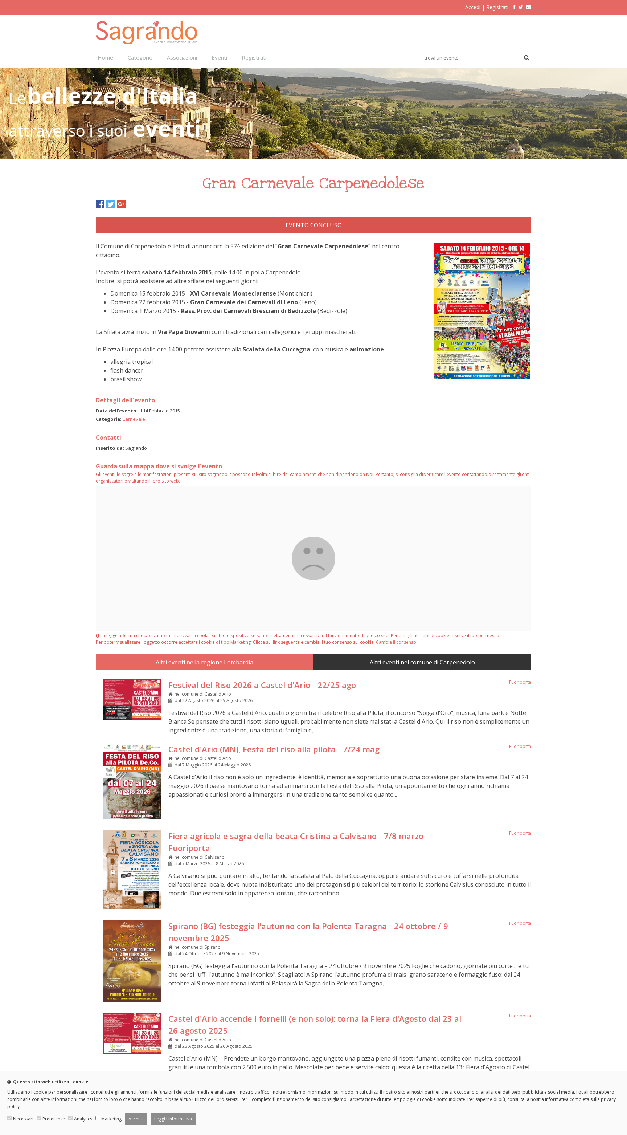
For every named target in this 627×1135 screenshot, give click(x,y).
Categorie (140, 57)
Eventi (219, 57)
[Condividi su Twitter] (110, 204)
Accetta (136, 1119)
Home (105, 57)
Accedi (472, 7)
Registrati (497, 7)
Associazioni (182, 57)
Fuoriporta (520, 682)
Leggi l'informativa (173, 1119)
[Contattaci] (528, 7)
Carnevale (133, 419)
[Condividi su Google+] (121, 204)
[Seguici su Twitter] (521, 7)
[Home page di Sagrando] (146, 42)
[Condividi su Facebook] (100, 204)
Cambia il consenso (396, 642)
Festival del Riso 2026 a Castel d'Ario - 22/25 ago (262, 684)
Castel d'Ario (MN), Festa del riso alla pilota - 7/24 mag (274, 749)
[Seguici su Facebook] (513, 7)
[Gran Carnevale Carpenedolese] (482, 378)
